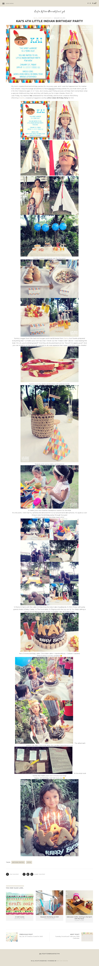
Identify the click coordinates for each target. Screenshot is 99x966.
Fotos (29, 862)
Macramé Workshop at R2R (49, 917)
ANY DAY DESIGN (62, 960)
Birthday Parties (18, 862)
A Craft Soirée (19, 917)
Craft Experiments (45, 18)
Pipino (66, 338)
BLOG (35, 18)
